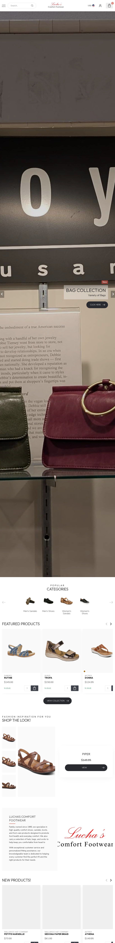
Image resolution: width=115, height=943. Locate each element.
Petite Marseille (14, 934)
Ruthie (8, 678)
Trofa (48, 678)
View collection (56, 700)
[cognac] (84, 671)
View (84, 767)
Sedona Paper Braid (57, 934)
